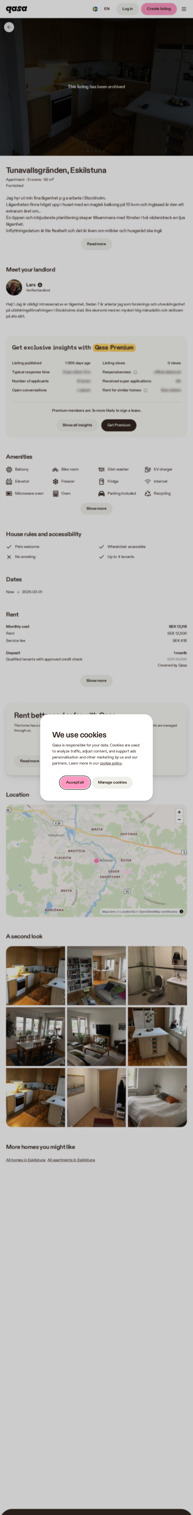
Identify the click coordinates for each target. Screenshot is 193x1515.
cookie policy (111, 763)
